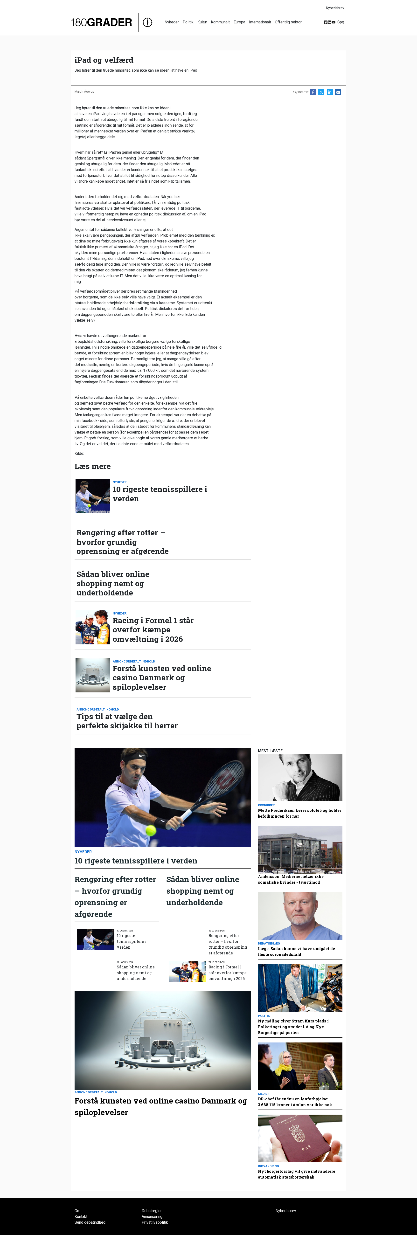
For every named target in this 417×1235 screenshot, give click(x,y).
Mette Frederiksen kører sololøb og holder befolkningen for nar (299, 813)
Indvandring (268, 1166)
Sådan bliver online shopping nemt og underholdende (112, 583)
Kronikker (266, 805)
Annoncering (152, 1216)
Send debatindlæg (90, 1222)
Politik (188, 22)
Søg (340, 22)
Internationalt (260, 22)
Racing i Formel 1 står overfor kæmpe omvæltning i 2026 (153, 629)
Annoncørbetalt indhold (134, 661)
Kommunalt (220, 22)
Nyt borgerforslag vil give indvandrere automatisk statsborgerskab (296, 1174)
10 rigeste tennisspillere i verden (160, 493)
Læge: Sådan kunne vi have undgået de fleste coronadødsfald (296, 951)
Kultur (202, 22)
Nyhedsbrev (335, 8)
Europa (239, 22)
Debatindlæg (269, 943)
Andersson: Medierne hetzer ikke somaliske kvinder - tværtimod (291, 879)
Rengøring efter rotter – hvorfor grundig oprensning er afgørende (122, 542)
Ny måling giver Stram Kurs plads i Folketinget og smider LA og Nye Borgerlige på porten (293, 1026)
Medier (263, 1094)
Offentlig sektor (288, 22)
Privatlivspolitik (155, 1222)
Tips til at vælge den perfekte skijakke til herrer (127, 721)
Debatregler (152, 1210)
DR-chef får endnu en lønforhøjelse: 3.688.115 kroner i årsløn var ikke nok (295, 1101)
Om (77, 1210)
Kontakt (81, 1216)
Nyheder (172, 22)
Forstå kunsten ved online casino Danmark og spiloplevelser (162, 677)
